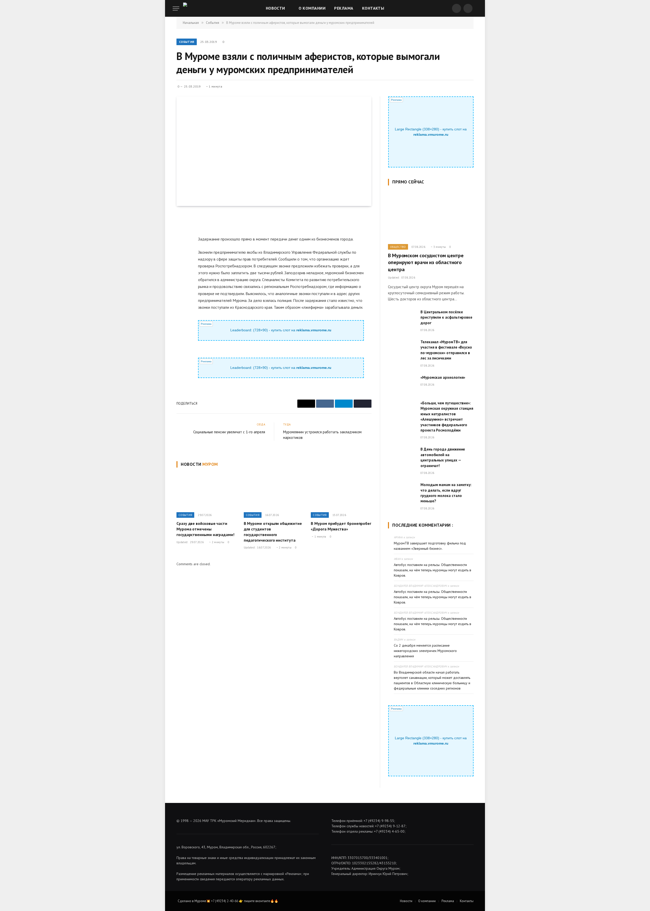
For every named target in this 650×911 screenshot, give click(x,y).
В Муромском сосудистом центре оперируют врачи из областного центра (426, 262)
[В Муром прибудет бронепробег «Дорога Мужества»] (341, 491)
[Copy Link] (181, 266)
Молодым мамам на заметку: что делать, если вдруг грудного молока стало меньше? (446, 492)
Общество (398, 247)
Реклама (343, 8)
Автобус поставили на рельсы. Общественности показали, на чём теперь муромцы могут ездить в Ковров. (432, 570)
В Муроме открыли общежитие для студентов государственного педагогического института (273, 531)
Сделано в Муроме (192, 901)
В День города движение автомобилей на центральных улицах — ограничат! (442, 457)
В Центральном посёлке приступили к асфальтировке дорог (446, 317)
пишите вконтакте (257, 901)
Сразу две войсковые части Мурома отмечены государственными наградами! (205, 529)
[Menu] (176, 8)
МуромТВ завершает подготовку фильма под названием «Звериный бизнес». (430, 546)
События (186, 42)
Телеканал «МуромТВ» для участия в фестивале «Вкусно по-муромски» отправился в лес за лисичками (446, 349)
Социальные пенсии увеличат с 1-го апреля (229, 431)
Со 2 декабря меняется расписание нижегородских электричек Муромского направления (425, 650)
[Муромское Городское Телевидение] (194, 8)
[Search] (476, 8)
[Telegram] (181, 254)
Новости (275, 8)
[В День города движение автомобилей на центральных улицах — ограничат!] (402, 455)
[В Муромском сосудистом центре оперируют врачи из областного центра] (431, 216)
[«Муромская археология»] (402, 383)
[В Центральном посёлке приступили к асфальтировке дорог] (402, 318)
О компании (312, 8)
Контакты (373, 8)
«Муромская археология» (442, 377)
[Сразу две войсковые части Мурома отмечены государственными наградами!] (206, 491)
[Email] (181, 231)
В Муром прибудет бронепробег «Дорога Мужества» (341, 526)
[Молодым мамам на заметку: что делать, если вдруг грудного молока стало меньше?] (402, 491)
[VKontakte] (181, 242)
